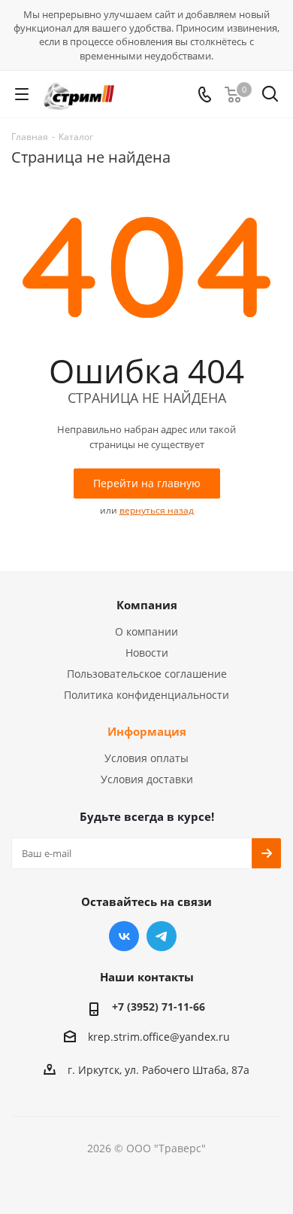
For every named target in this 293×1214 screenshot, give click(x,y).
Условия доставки (147, 779)
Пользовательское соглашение (147, 673)
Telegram (161, 936)
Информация (146, 731)
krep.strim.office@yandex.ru (159, 1036)
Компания (146, 604)
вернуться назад (156, 510)
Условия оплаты (146, 758)
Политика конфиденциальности (146, 695)
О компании (146, 631)
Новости (146, 652)
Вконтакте (124, 936)
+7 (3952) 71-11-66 (158, 1006)
